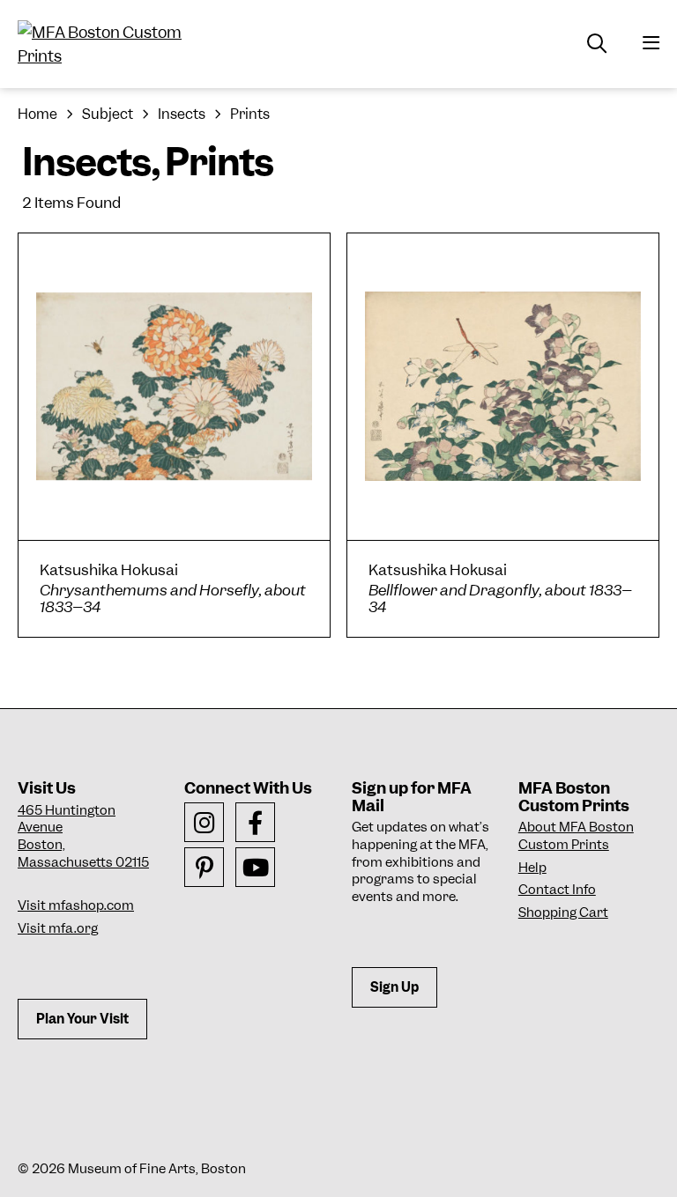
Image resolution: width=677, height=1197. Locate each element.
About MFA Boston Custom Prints (576, 835)
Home (37, 114)
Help (532, 867)
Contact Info (557, 889)
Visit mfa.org (58, 928)
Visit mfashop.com (76, 905)
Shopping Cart (563, 912)
